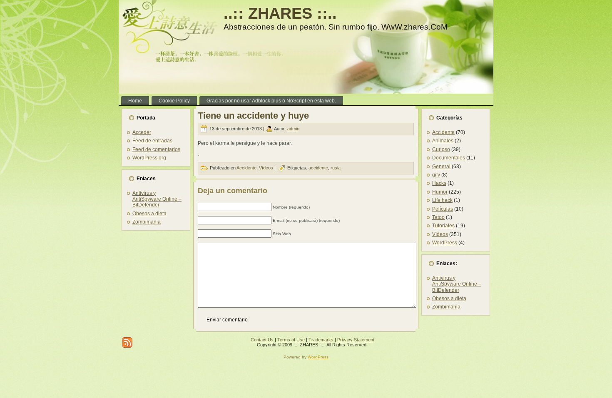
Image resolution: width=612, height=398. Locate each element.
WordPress (444, 243)
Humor (440, 192)
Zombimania (146, 222)
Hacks (439, 183)
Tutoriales (443, 226)
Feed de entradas (152, 141)
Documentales (448, 158)
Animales (442, 141)
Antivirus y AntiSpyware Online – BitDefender (157, 199)
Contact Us (262, 339)
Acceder (141, 132)
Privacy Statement (355, 339)
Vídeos (266, 167)
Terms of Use (291, 339)
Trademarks (320, 339)
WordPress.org (149, 158)
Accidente (246, 167)
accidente (318, 167)
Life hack (442, 200)
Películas (442, 209)
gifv (436, 175)
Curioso (441, 149)
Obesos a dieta (149, 213)
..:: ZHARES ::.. (280, 13)
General (441, 166)
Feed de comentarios (156, 149)
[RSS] (127, 342)
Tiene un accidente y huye (253, 115)
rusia (336, 167)
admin (293, 128)
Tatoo (438, 217)
